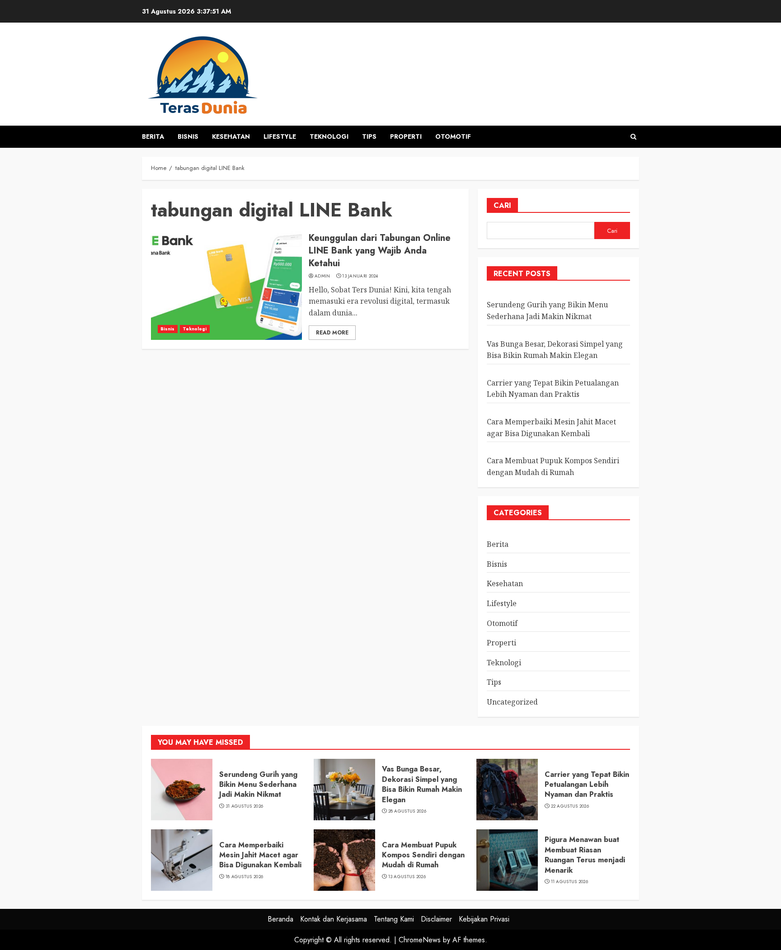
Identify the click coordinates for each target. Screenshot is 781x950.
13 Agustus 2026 (407, 877)
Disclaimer (436, 919)
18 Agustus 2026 (244, 877)
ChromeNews (420, 940)
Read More (332, 333)
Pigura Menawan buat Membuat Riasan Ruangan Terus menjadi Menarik (585, 854)
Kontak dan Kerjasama (333, 919)
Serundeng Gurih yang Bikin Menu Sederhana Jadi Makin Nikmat (258, 784)
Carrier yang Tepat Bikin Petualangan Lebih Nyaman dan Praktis (553, 389)
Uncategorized (512, 702)
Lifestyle (279, 136)
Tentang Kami (394, 919)
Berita (153, 136)
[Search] (633, 137)
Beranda (280, 919)
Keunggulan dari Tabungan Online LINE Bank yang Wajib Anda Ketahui (380, 250)
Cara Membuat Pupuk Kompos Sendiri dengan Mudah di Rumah (423, 855)
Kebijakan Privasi (484, 919)
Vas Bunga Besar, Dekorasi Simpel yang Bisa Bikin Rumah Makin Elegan (422, 784)
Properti (406, 136)
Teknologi (329, 136)
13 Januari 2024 (360, 276)
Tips (369, 136)
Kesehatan (231, 136)
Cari (502, 205)
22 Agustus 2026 (570, 806)
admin (322, 276)
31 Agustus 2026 (244, 806)
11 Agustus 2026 (569, 882)
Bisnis (188, 136)
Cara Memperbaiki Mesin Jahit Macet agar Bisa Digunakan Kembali (260, 855)
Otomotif (453, 136)
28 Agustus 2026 (407, 811)
